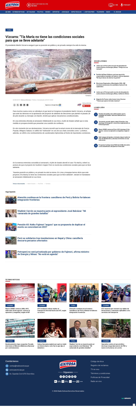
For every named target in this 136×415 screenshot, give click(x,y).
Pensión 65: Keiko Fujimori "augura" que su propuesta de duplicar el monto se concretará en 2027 (51, 225)
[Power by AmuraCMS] (126, 398)
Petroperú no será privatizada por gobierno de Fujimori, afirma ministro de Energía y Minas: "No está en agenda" (53, 253)
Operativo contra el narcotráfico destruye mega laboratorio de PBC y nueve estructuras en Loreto (114, 346)
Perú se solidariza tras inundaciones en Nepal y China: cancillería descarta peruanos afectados (50, 239)
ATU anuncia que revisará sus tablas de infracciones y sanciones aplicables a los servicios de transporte (115, 310)
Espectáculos (76, 12)
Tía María (48, 183)
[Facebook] (21, 105)
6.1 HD (115, 5)
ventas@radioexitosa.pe (19, 366)
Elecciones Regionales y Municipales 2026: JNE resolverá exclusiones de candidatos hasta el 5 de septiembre (111, 85)
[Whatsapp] (14, 105)
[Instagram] (69, 376)
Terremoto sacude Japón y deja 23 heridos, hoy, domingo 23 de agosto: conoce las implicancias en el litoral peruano (114, 123)
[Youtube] (66, 376)
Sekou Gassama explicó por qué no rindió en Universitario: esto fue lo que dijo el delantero (51, 346)
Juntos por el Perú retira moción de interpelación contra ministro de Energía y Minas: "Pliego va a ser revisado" (112, 67)
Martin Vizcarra (31, 183)
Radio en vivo (96, 381)
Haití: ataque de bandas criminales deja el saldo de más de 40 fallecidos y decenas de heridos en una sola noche (114, 138)
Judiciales (65, 12)
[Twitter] (17, 105)
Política (40, 12)
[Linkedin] (24, 105)
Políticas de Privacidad (100, 377)
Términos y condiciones (100, 373)
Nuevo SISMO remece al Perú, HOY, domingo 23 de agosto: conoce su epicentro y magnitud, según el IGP (114, 131)
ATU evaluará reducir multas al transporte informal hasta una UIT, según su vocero (51, 310)
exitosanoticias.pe (16, 370)
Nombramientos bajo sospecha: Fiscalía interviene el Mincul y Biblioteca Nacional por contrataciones (19, 346)
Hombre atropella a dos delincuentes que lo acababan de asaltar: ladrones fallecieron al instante (112, 115)
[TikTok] (75, 376)
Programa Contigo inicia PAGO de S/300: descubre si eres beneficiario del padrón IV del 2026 (114, 145)
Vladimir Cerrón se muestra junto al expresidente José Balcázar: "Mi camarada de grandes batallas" (51, 212)
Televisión (100, 12)
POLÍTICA (40, 183)
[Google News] (72, 376)
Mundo (47, 12)
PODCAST (127, 5)
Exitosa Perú (89, 12)
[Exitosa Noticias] (13, 5)
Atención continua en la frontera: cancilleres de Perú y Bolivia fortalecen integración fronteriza (53, 198)
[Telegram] (27, 105)
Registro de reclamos (99, 365)
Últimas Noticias (18, 12)
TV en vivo (95, 369)
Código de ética (97, 361)
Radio (108, 12)
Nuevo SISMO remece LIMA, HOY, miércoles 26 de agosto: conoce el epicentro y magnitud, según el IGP (17, 310)
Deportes (56, 12)
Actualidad (31, 12)
